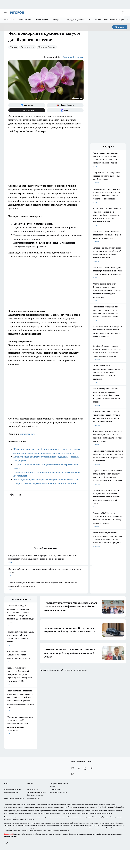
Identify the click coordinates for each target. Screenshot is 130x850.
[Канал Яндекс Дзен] (26, 110)
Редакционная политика (58, 792)
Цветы (13, 47)
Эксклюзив (9, 19)
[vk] (12, 494)
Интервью (57, 19)
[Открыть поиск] (123, 12)
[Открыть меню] (5, 12)
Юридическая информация (14, 798)
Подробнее (120, 807)
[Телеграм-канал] (85, 768)
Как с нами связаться (11, 792)
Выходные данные (33, 798)
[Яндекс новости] (65, 105)
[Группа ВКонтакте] (26, 105)
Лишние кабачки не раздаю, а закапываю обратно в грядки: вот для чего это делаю (45, 572)
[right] (127, 19)
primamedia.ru (27, 433)
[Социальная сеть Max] (65, 110)
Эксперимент (25, 19)
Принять (119, 27)
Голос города (42, 19)
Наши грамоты (32, 789)
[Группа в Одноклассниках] (78, 768)
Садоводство (27, 47)
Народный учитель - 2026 (78, 19)
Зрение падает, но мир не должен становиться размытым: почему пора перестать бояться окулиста (42, 585)
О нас (6, 784)
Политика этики (55, 789)
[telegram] (20, 494)
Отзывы (30, 784)
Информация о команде (12, 789)
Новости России (46, 47)
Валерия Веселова (73, 57)
